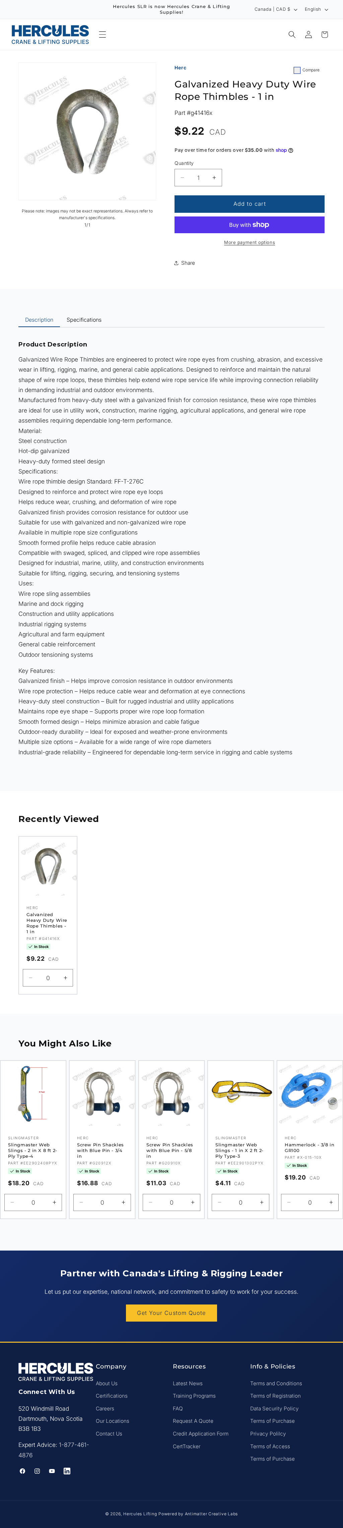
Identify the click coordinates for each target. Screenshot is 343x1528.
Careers (105, 1408)
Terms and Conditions (276, 1383)
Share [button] (188, 263)
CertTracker (186, 1446)
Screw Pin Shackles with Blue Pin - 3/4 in (100, 1150)
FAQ (178, 1408)
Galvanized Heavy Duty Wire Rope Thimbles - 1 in (46, 923)
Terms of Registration (275, 1396)
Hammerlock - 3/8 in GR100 (309, 1147)
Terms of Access (270, 1446)
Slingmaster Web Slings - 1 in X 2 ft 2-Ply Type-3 (239, 1150)
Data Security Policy (274, 1408)
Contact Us (109, 1433)
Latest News (188, 1383)
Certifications (112, 1396)
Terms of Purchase (272, 1421)
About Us (107, 1383)
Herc (181, 67)
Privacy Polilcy (268, 1433)
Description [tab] (39, 319)
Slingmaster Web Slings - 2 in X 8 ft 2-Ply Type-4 (32, 1150)
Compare (311, 69)
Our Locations (112, 1421)
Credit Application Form (200, 1433)
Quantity (184, 163)
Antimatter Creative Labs (211, 1513)
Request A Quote (193, 1421)
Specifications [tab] (84, 319)
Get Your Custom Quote (171, 1313)
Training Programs (194, 1396)
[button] (102, 34)
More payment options (249, 242)
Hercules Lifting (140, 1513)
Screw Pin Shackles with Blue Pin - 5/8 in (169, 1150)
